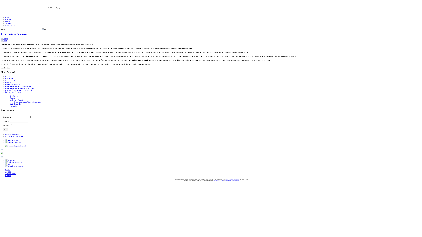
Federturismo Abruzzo (14, 34)
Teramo (8, 23)
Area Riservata (10, 174)
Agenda (8, 172)
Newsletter (13, 106)
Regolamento (14, 96)
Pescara (8, 21)
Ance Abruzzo (10, 25)
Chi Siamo (9, 78)
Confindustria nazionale (13, 84)
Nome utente (7, 117)
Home (7, 76)
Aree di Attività (10, 80)
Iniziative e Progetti (16, 100)
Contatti (8, 82)
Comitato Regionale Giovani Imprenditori (19, 88)
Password (6, 121)
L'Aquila (8, 19)
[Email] (4, 41)
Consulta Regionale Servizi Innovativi (18, 90)
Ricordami (6, 125)
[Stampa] (4, 39)
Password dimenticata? (13, 134)
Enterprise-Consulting (218, 180)
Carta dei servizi (15, 104)
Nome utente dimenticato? (14, 136)
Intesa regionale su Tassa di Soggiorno (27, 102)
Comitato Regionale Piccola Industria (18, 86)
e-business (236, 180)
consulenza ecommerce (229, 180)
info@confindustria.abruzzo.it (232, 179)
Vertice (12, 94)
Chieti (7, 17)
